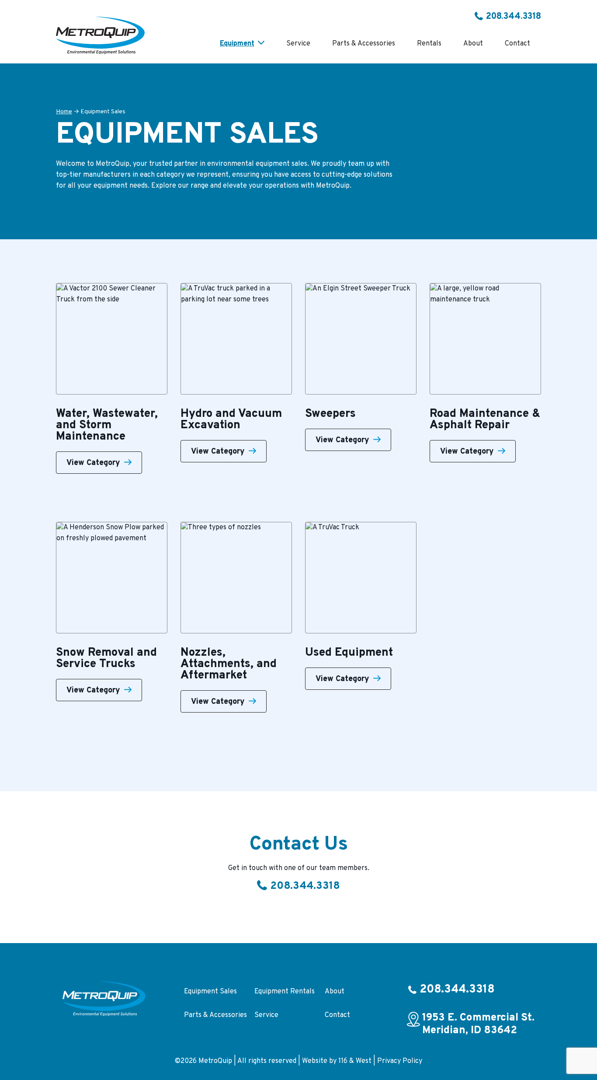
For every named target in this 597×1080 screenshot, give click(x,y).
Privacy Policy (399, 1061)
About (334, 991)
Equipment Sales (210, 991)
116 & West (354, 1061)
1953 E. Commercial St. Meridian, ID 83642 (478, 1024)
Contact (337, 1015)
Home (64, 111)
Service (266, 1015)
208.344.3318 (513, 16)
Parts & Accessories (215, 1015)
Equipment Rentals (284, 991)
